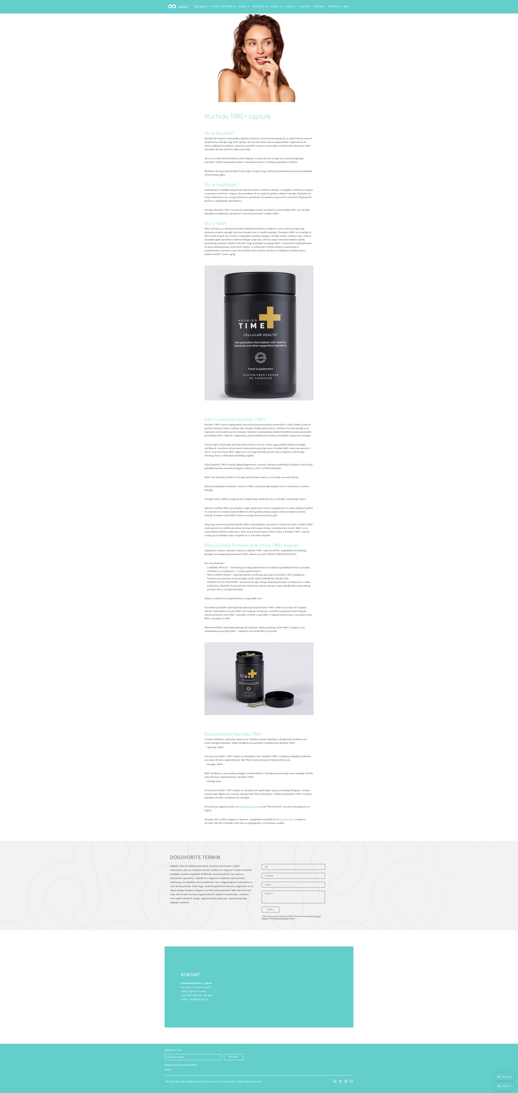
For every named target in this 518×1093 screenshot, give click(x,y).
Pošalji (270, 909)
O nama (289, 6)
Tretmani (200, 6)
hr (345, 6)
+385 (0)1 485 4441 (202, 995)
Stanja (242, 6)
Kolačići (168, 1069)
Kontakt (304, 6)
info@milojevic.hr (199, 999)
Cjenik (275, 6)
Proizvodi (259, 6)
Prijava (233, 1057)
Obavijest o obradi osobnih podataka (181, 1064)
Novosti (333, 6)
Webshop (319, 6)
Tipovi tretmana (222, 6)
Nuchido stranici (247, 806)
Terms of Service (280, 918)
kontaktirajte (287, 819)
